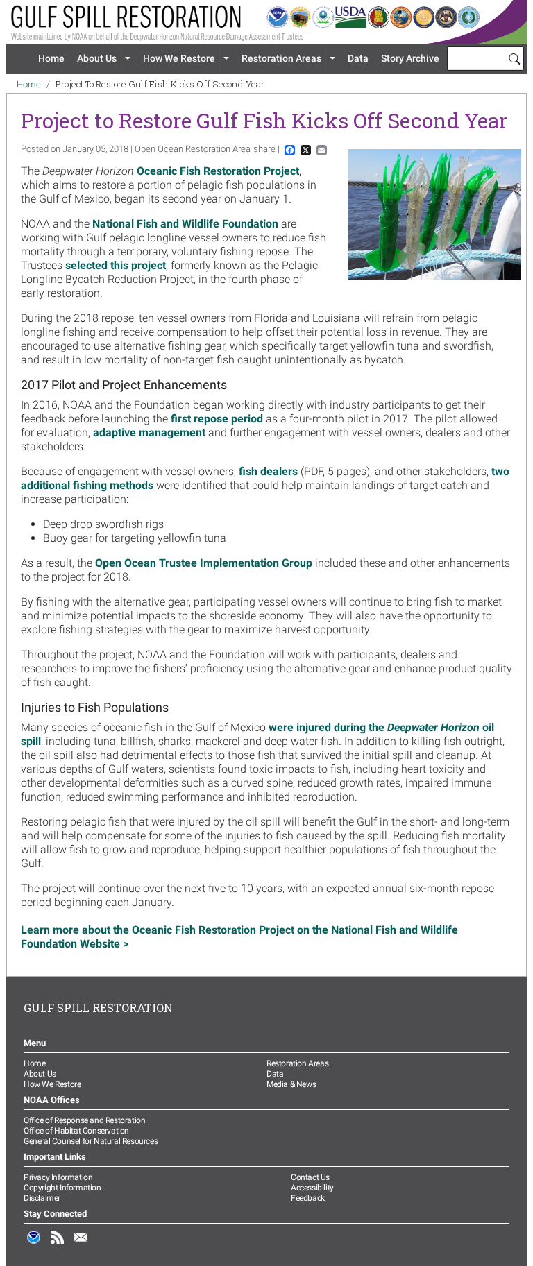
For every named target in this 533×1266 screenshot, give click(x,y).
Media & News (291, 1084)
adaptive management (149, 432)
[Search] (514, 58)
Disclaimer (42, 1198)
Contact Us (310, 1177)
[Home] (266, 22)
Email (81, 1244)
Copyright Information (62, 1187)
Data (358, 58)
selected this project (115, 265)
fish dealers (268, 471)
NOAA (34, 1244)
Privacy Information (58, 1177)
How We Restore (179, 58)
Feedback (308, 1198)
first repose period (217, 418)
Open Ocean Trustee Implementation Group (203, 563)
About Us (97, 58)
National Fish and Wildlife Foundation (185, 223)
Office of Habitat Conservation (76, 1131)
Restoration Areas (281, 58)
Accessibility (312, 1187)
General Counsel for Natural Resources (91, 1141)
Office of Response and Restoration (84, 1120)
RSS (58, 1244)
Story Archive (410, 58)
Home (51, 58)
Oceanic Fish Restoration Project (218, 171)
